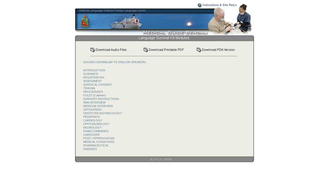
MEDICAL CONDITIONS (98, 141)
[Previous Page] (228, 39)
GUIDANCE (90, 73)
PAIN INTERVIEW (94, 102)
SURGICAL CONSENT (97, 84)
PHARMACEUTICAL (96, 145)
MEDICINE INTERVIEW (98, 106)
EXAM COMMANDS (95, 131)
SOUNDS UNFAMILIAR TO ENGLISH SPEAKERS (114, 62)
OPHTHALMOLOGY (96, 123)
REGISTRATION (93, 77)
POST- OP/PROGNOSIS (98, 138)
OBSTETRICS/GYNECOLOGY (102, 113)
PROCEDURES (93, 91)
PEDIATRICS (91, 116)
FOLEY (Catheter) (94, 95)
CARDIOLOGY (92, 120)
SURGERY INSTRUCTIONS (101, 98)
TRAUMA (89, 88)
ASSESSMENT (92, 81)
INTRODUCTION (94, 70)
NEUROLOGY (92, 127)
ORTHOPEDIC (92, 109)
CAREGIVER (91, 134)
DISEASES (90, 149)
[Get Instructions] (207, 7)
